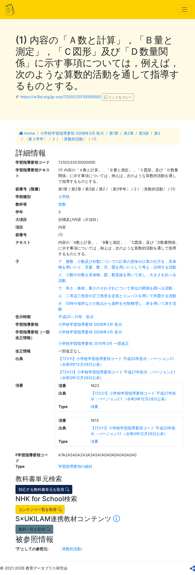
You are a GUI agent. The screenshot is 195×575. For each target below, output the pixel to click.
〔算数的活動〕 (73, 139)
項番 (94, 406)
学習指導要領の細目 (75, 466)
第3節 (144, 133)
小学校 (64, 196)
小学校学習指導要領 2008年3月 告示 (72, 133)
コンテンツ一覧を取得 (38, 509)
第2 (157, 133)
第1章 (113, 133)
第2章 (129, 133)
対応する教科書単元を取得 (42, 489)
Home (29, 133)
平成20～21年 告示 (76, 316)
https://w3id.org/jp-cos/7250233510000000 (60, 96)
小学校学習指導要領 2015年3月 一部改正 (93, 343)
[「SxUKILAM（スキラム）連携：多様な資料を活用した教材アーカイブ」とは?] (116, 519)
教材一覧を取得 (32, 529)
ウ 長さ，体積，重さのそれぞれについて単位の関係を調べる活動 (115, 288)
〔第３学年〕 (35, 139)
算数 (62, 204)
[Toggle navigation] (184, 9)
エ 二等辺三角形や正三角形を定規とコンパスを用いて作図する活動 (117, 295)
